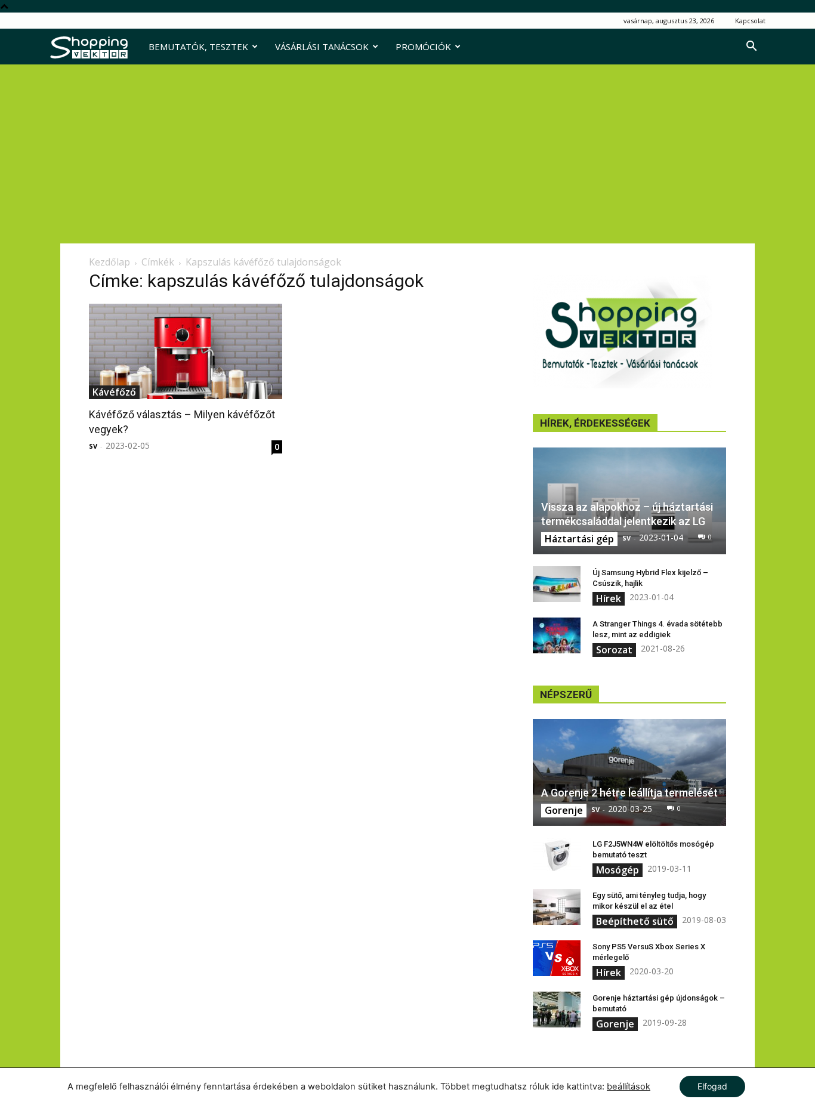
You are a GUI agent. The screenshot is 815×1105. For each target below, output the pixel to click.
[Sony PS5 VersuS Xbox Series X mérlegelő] (557, 958)
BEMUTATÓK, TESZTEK (198, 47)
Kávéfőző (114, 392)
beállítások (628, 1086)
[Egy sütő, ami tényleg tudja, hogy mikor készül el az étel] (557, 907)
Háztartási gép (579, 538)
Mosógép (617, 869)
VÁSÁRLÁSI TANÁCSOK (322, 47)
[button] (751, 47)
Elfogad (712, 1086)
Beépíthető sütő (635, 921)
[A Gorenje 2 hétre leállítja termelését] (629, 772)
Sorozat (614, 649)
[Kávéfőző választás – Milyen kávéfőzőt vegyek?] (185, 351)
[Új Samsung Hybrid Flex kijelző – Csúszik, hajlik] (557, 584)
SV (93, 446)
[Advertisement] (407, 153)
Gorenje (564, 810)
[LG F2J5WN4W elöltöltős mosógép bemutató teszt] (557, 855)
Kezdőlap (109, 261)
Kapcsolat (750, 20)
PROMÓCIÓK (423, 47)
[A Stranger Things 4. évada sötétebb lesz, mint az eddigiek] (557, 635)
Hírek (608, 598)
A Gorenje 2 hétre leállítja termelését (629, 792)
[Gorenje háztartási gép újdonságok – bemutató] (557, 1009)
